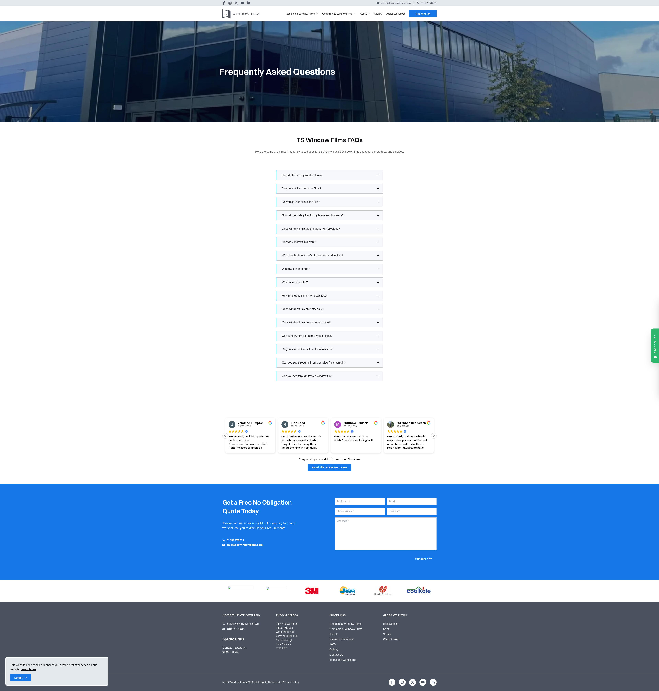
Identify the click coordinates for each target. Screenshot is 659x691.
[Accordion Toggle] (378, 175)
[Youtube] (242, 3)
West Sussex (391, 639)
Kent (386, 628)
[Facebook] (223, 3)
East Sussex (390, 623)
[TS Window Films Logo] (243, 13)
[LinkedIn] (248, 3)
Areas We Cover (395, 13)
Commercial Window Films (337, 13)
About (363, 13)
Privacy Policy (290, 682)
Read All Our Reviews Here (329, 467)
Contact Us (422, 14)
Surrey (387, 634)
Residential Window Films (300, 13)
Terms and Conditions (343, 659)
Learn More (28, 669)
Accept (18, 677)
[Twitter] (236, 3)
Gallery (378, 13)
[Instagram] (230, 3)
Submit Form (423, 559)
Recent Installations (342, 639)
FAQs (333, 644)
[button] (433, 435)
